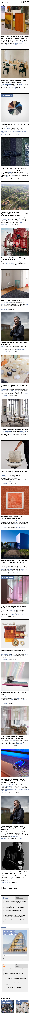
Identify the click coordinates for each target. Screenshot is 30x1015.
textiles (18, 698)
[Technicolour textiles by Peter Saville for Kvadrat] (15, 677)
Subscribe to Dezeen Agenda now (18, 131)
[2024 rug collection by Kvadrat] (15, 285)
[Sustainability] (15, 327)
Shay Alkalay (15, 390)
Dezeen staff (4, 91)
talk (7, 875)
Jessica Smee (4, 224)
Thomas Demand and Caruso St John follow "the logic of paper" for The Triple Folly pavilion (14, 562)
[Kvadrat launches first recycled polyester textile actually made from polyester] (15, 153)
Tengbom (7, 264)
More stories (10, 888)
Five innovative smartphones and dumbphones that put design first (13, 911)
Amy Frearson (4, 527)
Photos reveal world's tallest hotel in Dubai (15, 919)
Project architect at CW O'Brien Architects (15, 969)
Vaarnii (20, 84)
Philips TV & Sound (6, 786)
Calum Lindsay (4, 792)
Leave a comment (22, 135)
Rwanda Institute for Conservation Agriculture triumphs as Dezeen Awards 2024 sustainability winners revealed (15, 214)
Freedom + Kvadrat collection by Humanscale (15, 429)
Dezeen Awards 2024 (6, 219)
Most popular (5, 898)
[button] (25, 2)
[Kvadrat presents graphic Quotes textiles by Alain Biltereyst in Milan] (15, 590)
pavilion (3, 569)
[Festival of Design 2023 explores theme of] (15, 369)
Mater (2, 264)
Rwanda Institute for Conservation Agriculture (12, 218)
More (19, 44)
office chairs (11, 435)
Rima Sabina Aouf (5, 178)
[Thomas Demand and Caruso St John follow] (15, 545)
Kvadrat (24, 42)
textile (26, 654)
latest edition (6, 128)
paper (23, 570)
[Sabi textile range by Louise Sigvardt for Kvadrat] (15, 634)
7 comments (22, 573)
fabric (13, 175)
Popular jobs (5, 965)
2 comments (24, 178)
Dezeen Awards (10, 263)
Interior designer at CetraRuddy (13, 987)
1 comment (20, 47)
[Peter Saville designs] (15, 721)
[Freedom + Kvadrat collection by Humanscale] (15, 413)
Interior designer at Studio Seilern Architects (13, 983)
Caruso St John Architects (7, 567)
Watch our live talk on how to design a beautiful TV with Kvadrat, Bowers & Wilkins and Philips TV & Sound (14, 781)
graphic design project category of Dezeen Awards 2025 (13, 44)
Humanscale (23, 431)
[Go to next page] (23, 2)
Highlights (7, 998)
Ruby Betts (3, 47)
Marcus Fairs (4, 838)
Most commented (20, 898)
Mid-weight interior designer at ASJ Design (15, 978)
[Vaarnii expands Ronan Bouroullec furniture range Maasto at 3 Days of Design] (15, 65)
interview (18, 349)
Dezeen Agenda (7, 95)
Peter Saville (23, 696)
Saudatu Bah (4, 135)
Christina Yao (4, 351)
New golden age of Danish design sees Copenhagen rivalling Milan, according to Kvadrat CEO (13, 828)
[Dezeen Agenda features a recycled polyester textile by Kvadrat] (15, 109)
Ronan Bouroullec (11, 87)
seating (22, 479)
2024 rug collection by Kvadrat (10, 300)
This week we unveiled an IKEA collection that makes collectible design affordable (15, 916)
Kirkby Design (19, 264)
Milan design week (7, 577)
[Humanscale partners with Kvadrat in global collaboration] (15, 456)
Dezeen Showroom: (6, 84)
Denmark (23, 569)
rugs (27, 304)
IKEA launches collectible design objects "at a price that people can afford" (15, 902)
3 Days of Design (11, 88)
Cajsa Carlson (4, 745)
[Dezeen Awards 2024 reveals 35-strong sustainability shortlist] (15, 242)
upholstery (8, 481)
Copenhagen (4, 833)
